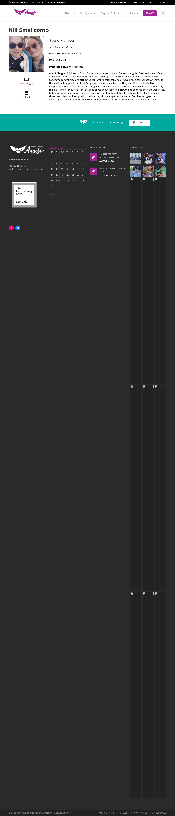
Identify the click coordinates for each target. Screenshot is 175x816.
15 (78, 169)
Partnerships (106, 813)
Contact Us (146, 2)
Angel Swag (159, 813)
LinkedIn (26, 97)
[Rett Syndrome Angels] (25, 12)
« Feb (52, 194)
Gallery (133, 2)
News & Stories (118, 2)
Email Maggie (26, 83)
